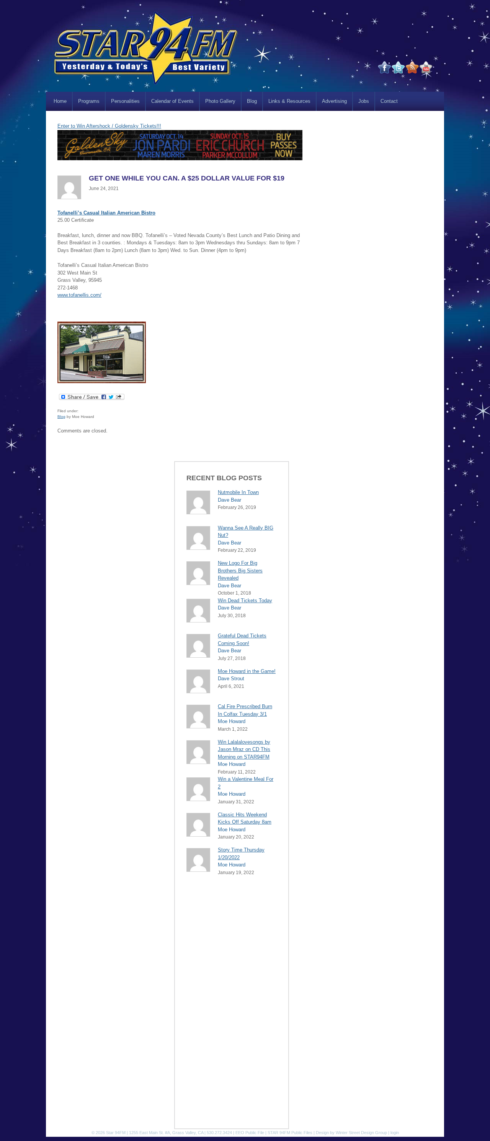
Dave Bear (229, 500)
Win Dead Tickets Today (245, 600)
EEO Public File (249, 1132)
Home (60, 101)
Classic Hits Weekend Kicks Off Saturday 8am (244, 818)
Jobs (363, 101)
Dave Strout (231, 678)
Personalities (125, 101)
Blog (252, 101)
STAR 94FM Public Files (290, 1132)
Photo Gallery (220, 101)
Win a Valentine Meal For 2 (245, 783)
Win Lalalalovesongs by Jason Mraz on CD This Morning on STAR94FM (244, 749)
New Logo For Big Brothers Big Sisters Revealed (240, 570)
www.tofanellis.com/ (79, 295)
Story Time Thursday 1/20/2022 (241, 853)
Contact (389, 101)
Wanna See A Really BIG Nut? (245, 531)
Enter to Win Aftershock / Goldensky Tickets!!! (109, 126)
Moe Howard (231, 721)
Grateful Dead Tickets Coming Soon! (242, 639)
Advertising (334, 101)
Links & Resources (289, 101)
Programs (89, 101)
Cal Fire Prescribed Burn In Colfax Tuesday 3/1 (245, 710)
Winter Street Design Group (361, 1132)
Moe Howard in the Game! (247, 671)
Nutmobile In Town (238, 492)
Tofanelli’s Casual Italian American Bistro (106, 213)
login (394, 1132)
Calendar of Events (172, 101)
